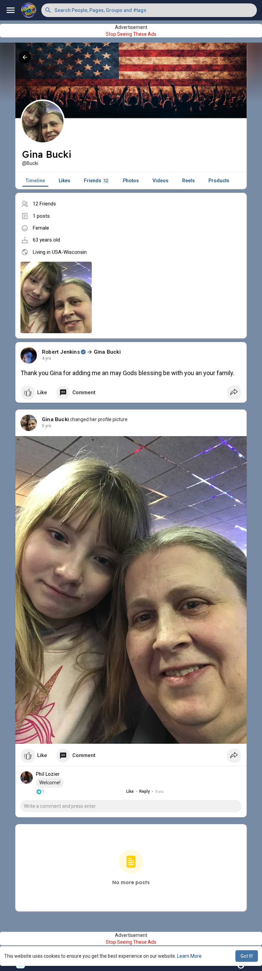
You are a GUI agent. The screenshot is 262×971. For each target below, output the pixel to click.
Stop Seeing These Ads (131, 34)
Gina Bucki (107, 352)
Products (218, 180)
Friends (96, 180)
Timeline (35, 180)
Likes (64, 180)
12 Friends (44, 204)
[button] (149, 10)
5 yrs (46, 425)
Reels (188, 180)
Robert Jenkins (61, 352)
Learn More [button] (189, 956)
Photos (131, 180)
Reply (144, 791)
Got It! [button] (247, 956)
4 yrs (46, 358)
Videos (160, 180)
